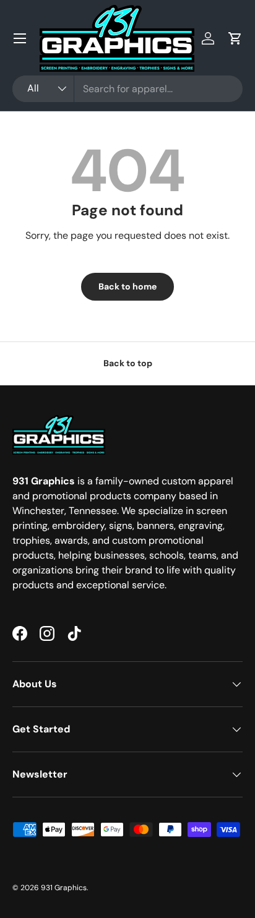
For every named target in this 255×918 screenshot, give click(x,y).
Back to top (127, 363)
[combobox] (127, 88)
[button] (235, 38)
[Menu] (19, 38)
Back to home (127, 286)
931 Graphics (64, 888)
